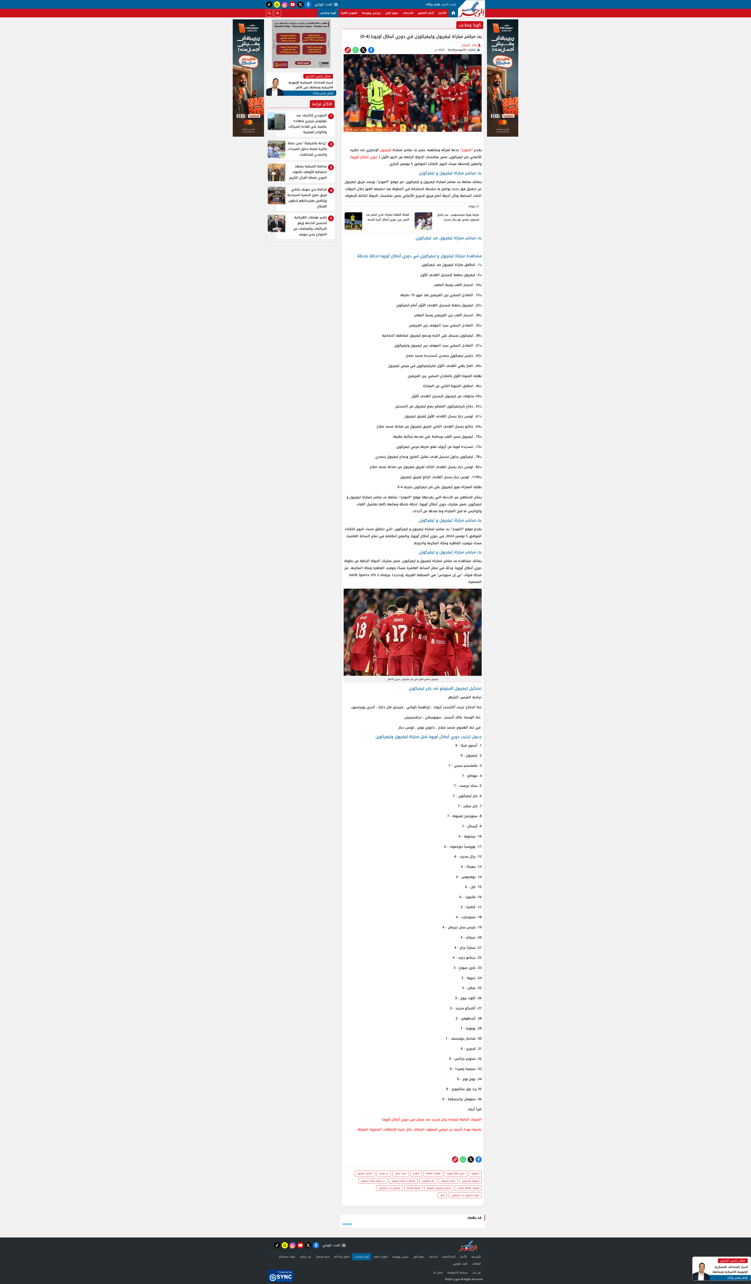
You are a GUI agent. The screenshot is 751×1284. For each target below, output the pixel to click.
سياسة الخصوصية (457, 1272)
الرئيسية (476, 1256)
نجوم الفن (391, 13)
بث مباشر (383, 1173)
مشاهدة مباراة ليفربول (403, 1181)
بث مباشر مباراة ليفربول (373, 1181)
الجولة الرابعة (413, 1188)
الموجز (467, 150)
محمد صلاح (400, 1173)
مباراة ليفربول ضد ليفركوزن (465, 1195)
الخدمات (408, 13)
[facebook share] (371, 50)
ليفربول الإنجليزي (470, 1181)
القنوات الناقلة (433, 1173)
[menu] (277, 13)
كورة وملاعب (328, 13)
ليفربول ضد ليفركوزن (389, 1188)
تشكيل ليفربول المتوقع (439, 1188)
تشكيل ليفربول (365, 1173)
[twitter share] (363, 50)
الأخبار (442, 13)
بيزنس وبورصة (371, 13)
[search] (269, 13)
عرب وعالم (305, 1256)
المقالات (476, 1263)
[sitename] (468, 1245)
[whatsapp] (348, 50)
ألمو (442, 1195)
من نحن (476, 1272)
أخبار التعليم (426, 13)
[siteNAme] (471, 8)
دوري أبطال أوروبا (364, 157)
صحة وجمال (322, 1256)
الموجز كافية (349, 13)
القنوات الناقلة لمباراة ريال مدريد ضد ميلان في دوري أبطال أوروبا (432, 1119)
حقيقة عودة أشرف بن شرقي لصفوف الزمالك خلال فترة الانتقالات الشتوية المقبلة (420, 1129)
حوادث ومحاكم (287, 1256)
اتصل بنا (438, 1272)
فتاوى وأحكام (341, 1256)
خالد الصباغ (470, 45)
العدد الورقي (322, 4)
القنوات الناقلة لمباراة (468, 1188)
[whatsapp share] (355, 50)
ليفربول (385, 150)
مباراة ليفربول (448, 1181)
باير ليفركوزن (428, 1181)
